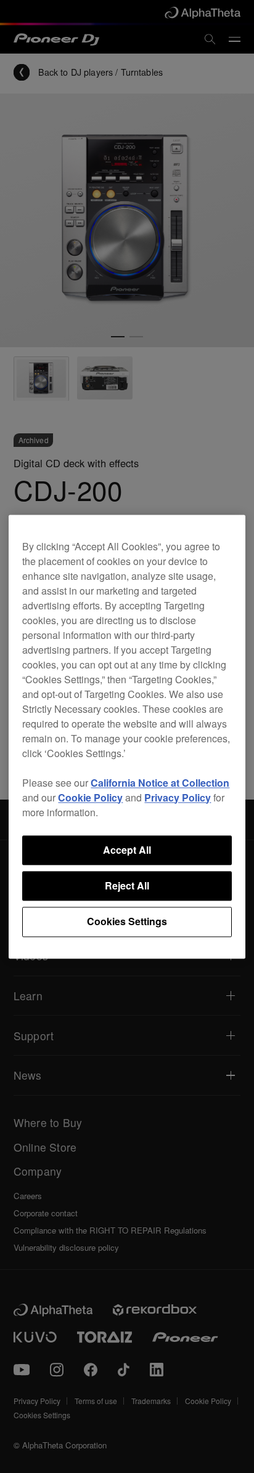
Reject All (127, 885)
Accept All (127, 850)
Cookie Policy (90, 797)
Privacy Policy (177, 797)
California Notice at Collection (160, 783)
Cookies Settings (127, 922)
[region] (127, 736)
